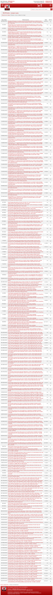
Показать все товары (6, 15)
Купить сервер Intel (4, 584)
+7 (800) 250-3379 (29, 590)
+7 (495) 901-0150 (15, 589)
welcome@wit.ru (24, 587)
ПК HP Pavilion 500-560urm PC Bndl (15, 200)
